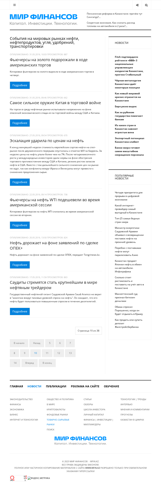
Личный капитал (94, 414)
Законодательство (21, 399)
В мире (51, 404)
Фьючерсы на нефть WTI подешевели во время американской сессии (55, 202)
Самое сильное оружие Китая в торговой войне (55, 102)
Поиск (50, 429)
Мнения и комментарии (135, 409)
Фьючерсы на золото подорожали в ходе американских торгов (49, 62)
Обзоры (88, 404)
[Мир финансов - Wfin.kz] (43, 19)
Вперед (29, 363)
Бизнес (14, 414)
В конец (47, 363)
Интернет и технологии (24, 419)
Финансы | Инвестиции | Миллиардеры (98, 422)
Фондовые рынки (57, 414)
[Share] (137, 4)
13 (70, 353)
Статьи (87, 399)
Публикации (56, 386)
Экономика (17, 409)
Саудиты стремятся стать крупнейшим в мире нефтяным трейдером (53, 285)
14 (15, 363)
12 (58, 353)
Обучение (111, 386)
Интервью (127, 404)
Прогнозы (127, 414)
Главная (16, 386)
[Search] (146, 4)
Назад (36, 343)
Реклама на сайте (85, 386)
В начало (19, 343)
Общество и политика (60, 399)
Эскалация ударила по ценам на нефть (47, 140)
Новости (34, 386)
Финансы (15, 404)
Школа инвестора (94, 409)
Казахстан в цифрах (132, 419)
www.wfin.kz (92, 467)
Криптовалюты (56, 409)
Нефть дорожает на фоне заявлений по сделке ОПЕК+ (54, 245)
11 (47, 353)
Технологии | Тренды (133, 399)
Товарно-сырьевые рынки (58, 422)
